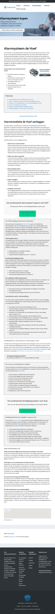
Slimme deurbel (21, 580)
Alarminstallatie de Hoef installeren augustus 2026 (21, 100)
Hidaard (30, 566)
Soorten (18, 6)
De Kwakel (34, 351)
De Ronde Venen (26, 224)
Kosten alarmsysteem (22, 585)
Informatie (46, 6)
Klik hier (22, 358)
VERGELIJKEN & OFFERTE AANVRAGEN (12, 30)
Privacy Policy (35, 606)
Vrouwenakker (28, 351)
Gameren (31, 558)
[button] (28, 116)
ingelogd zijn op (12, 537)
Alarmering (26, 6)
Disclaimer (28, 606)
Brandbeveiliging (36, 6)
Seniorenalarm (21, 371)
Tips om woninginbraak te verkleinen (18, 105)
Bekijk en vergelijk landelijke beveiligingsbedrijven (21, 107)
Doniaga (31, 560)
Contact (18, 606)
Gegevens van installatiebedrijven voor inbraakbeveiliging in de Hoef (25, 103)
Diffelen (30, 568)
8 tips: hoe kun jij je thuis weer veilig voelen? (22, 570)
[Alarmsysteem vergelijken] (10, 7)
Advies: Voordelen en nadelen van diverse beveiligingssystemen (24, 101)
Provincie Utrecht (17, 420)
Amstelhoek (21, 351)
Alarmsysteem (21, 603)
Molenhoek (31, 563)
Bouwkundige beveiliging (22, 576)
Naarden (41, 351)
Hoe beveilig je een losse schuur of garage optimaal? (22, 561)
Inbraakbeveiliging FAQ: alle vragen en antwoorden (21, 109)
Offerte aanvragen (21, 9)
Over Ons (23, 606)
